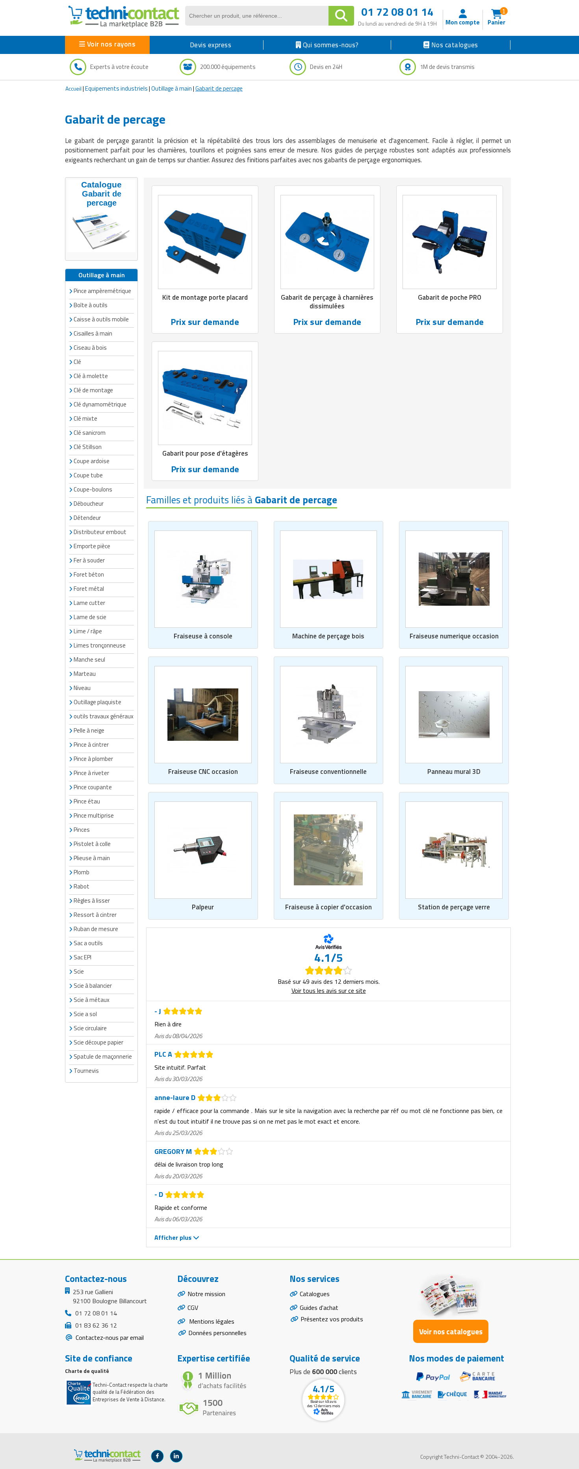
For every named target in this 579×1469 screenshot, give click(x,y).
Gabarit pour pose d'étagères (205, 453)
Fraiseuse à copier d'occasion (328, 907)
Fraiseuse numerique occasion (454, 636)
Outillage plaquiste (97, 702)
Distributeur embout (100, 531)
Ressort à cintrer (95, 914)
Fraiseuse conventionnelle (328, 771)
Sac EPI (82, 957)
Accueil (73, 88)
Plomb (81, 872)
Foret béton (89, 574)
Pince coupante (93, 787)
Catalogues (315, 1293)
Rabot (81, 886)
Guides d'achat (319, 1307)
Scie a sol (85, 1013)
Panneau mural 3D (454, 771)
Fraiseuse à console (203, 636)
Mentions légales (210, 1321)
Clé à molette (91, 375)
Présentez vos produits (332, 1319)
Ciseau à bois (90, 347)
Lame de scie (90, 616)
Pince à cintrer (91, 744)
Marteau (85, 673)
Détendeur (87, 517)
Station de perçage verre (454, 907)
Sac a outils (88, 943)
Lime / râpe (88, 631)
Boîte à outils (91, 305)
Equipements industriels (116, 88)
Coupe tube (88, 475)
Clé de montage (93, 390)
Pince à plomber (93, 758)
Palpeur (203, 907)
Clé (77, 361)
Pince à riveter (91, 772)
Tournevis (86, 1070)
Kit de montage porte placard (205, 297)
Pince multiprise (94, 815)
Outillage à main (171, 88)
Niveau (82, 687)
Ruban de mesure (96, 928)
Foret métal (89, 588)
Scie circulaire (90, 1028)
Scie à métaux (91, 999)
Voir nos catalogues (450, 1331)
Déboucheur (89, 503)
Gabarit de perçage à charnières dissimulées (327, 301)
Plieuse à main (92, 857)
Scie (79, 971)
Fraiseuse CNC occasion (203, 771)
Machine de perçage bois (328, 636)
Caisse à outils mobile (101, 319)
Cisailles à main (93, 333)
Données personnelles (217, 1333)
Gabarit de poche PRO (449, 297)
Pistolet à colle (92, 843)
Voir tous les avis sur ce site (328, 990)
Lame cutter (89, 602)
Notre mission (206, 1293)
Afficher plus (173, 1237)
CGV (192, 1307)
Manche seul (89, 659)
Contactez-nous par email (109, 1337)
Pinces (82, 829)
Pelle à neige (89, 730)
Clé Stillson (88, 446)
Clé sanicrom (90, 432)
